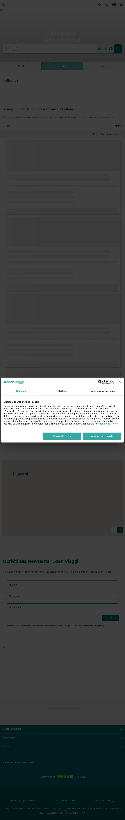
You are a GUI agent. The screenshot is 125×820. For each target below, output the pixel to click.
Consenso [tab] (21, 391)
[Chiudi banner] (120, 382)
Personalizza (60, 436)
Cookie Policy (110, 423)
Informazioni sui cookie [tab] (103, 391)
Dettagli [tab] (62, 391)
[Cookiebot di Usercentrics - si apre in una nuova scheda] (100, 382)
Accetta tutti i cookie (102, 436)
